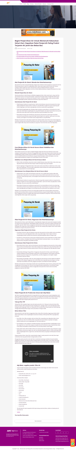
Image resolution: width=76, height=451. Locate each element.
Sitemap (31, 3)
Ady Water (41, 437)
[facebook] (57, 433)
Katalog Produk (50, 3)
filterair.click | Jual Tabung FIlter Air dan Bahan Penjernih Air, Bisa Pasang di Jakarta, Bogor (37, 448)
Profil (25, 3)
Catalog (18, 412)
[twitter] (38, 1)
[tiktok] (65, 433)
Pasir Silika (41, 439)
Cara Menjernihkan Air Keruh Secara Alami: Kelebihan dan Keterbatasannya (32, 56)
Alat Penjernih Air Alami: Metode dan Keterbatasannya (28, 54)
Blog (28, 3)
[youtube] (41, 1)
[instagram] (62, 433)
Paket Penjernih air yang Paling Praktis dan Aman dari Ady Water (30, 58)
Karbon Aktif (41, 440)
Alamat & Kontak (38, 3)
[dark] (68, 4)
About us (44, 3)
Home (21, 3)
